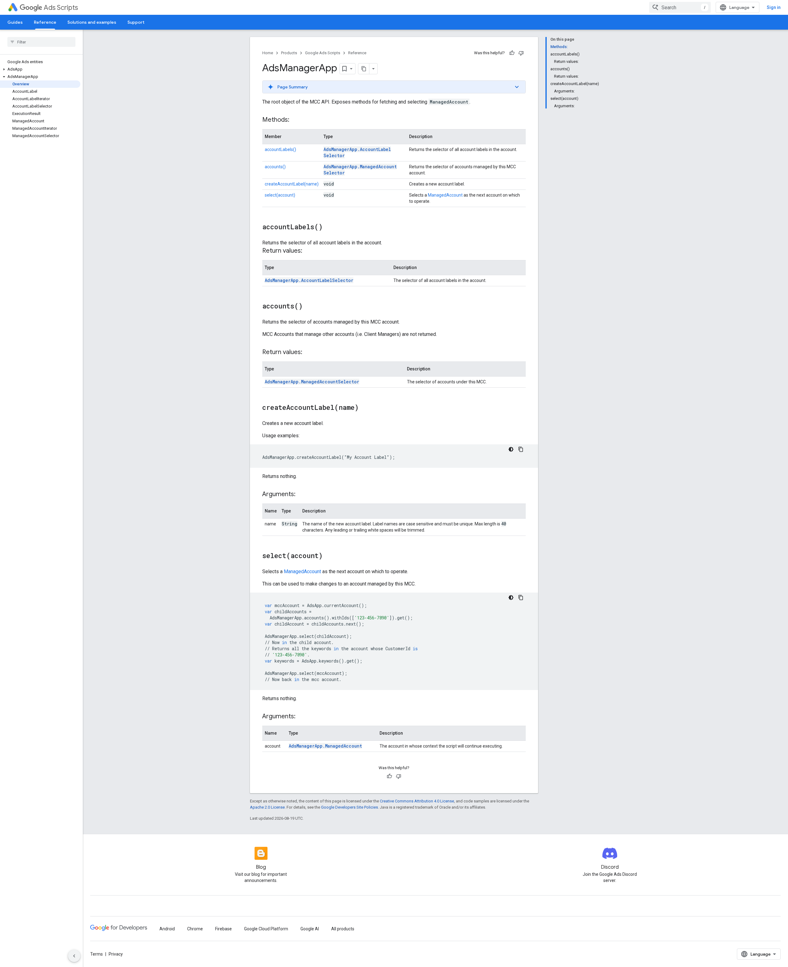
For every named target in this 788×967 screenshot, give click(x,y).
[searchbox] (41, 42)
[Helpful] (512, 53)
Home (267, 53)
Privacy (116, 954)
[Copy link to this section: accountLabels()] (329, 227)
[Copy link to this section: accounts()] (309, 306)
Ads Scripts (61, 7)
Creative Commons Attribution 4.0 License (417, 801)
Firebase (223, 928)
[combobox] (680, 7)
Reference (45, 22)
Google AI (309, 928)
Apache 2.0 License (267, 807)
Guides (15, 22)
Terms (96, 954)
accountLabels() (280, 149)
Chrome (195, 928)
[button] (40, 69)
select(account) (280, 195)
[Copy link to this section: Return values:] (308, 251)
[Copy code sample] (521, 449)
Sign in (774, 7)
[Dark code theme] (511, 449)
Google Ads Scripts (322, 53)
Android (167, 928)
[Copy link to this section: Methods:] (295, 120)
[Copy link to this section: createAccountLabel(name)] (365, 408)
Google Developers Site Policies (349, 807)
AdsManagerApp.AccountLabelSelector (309, 280)
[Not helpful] (521, 53)
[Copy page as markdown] (363, 68)
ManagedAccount (445, 195)
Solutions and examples (91, 22)
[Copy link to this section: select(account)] (329, 556)
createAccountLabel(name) (292, 184)
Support (135, 22)
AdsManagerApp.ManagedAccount (325, 746)
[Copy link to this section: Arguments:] (302, 494)
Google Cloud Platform (266, 928)
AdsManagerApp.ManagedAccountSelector (312, 382)
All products (342, 928)
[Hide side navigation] (74, 956)
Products (289, 53)
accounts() (275, 166)
